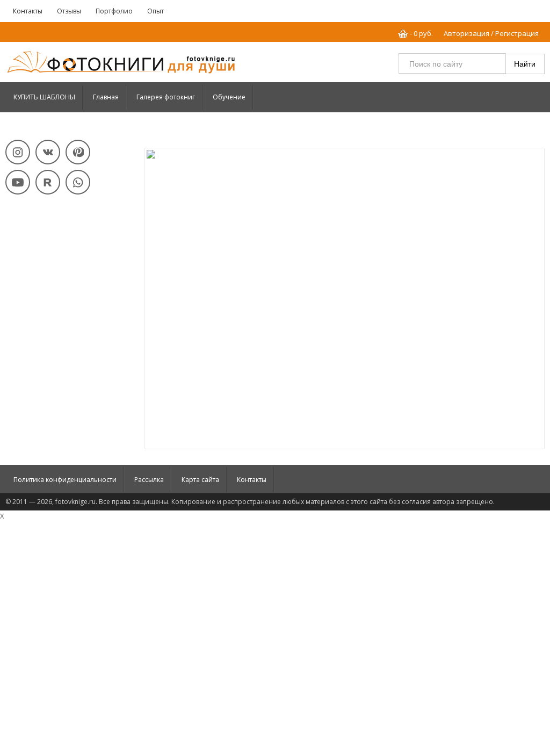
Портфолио (114, 11)
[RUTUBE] (47, 182)
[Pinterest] (78, 152)
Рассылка (149, 479)
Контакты (27, 11)
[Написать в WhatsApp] (78, 182)
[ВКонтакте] (47, 152)
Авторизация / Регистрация (491, 33)
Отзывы (69, 11)
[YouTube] (17, 182)
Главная (106, 97)
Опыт (155, 11)
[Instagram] (17, 152)
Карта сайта (200, 479)
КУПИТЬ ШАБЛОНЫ (44, 97)
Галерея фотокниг (165, 97)
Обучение (229, 97)
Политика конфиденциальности (65, 479)
